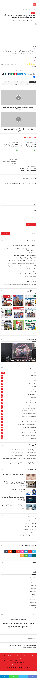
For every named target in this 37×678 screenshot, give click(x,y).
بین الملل (32, 397)
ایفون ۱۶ (33, 279)
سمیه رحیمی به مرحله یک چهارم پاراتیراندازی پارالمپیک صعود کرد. (19, 284)
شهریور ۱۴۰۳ (33, 594)
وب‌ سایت (33, 217)
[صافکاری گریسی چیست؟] (31, 492)
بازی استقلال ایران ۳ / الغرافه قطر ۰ (26, 274)
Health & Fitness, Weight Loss (28, 433)
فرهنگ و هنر (32, 384)
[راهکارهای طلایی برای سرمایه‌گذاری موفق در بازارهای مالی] (31, 499)
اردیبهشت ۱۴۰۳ (32, 605)
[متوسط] (26, 555)
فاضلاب (30, 84)
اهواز (27, 82)
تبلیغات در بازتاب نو (29, 527)
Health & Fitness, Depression (28, 416)
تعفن (17, 82)
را (8, 82)
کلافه (26, 84)
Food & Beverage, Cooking (28, 430)
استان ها (29, 10)
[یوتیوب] (18, 551)
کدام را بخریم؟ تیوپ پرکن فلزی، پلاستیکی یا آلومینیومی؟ (21, 261)
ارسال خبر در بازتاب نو (29, 529)
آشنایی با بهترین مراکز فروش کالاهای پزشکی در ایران (22, 258)
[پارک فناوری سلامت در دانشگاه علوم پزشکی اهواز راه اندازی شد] (27, 157)
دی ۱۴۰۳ (34, 583)
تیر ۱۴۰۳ (34, 600)
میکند (8, 84)
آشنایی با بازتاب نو (30, 524)
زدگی (6, 82)
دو (11, 82)
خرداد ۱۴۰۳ (33, 602)
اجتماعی (32, 375)
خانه (33, 10)
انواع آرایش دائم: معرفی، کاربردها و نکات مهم (24, 246)
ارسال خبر (8, 656)
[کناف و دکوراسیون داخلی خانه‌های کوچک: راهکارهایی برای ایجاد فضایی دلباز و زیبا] (31, 484)
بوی (23, 82)
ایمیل (34, 210)
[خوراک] (22, 555)
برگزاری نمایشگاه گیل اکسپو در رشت (17, 453)
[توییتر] (34, 551)
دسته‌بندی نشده (31, 400)
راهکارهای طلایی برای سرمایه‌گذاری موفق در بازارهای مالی (21, 255)
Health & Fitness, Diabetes (28, 422)
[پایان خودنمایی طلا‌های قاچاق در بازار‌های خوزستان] (9, 153)
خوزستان (25, 10)
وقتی (4, 84)
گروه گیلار (13, 665)
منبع (35, 60)
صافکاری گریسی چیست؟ (29, 253)
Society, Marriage (30, 403)
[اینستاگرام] (30, 555)
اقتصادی (33, 381)
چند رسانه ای (31, 405)
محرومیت (16, 84)
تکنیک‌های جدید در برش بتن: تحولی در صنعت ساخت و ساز (21, 263)
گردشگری (32, 438)
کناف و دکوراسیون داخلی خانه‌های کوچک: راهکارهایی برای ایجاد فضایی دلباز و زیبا (19, 249)
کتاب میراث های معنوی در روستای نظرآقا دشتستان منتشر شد (19, 459)
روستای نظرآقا (32, 458)
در (13, 82)
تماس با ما (31, 656)
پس (20, 82)
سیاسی (33, 389)
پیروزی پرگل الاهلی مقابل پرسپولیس (26, 271)
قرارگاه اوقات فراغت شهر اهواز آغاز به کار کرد (10, 146)
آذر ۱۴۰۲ (34, 608)
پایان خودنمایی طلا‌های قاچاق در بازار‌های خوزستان (10, 162)
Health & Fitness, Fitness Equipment (26, 425)
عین (34, 84)
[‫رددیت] (10, 551)
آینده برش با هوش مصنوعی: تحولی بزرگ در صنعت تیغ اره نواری (19, 266)
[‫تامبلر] (6, 551)
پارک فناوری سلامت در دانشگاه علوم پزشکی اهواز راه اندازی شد (28, 170)
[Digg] (14, 551)
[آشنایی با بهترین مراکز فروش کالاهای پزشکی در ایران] (31, 507)
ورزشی (33, 386)
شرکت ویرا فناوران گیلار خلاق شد (17, 455)
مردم (12, 84)
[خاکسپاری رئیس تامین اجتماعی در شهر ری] (18, 352)
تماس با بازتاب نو (30, 521)
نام (35, 204)
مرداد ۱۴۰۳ (33, 597)
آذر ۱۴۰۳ (34, 586)
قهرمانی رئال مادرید (30, 269)
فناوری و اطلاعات (30, 378)
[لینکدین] (26, 551)
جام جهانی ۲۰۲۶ (31, 282)
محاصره (21, 84)
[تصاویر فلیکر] (22, 551)
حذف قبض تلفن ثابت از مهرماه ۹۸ (17, 450)
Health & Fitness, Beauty (29, 414)
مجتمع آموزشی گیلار (31, 450)
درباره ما (24, 656)
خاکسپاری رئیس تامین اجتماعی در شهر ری (22, 360)
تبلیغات (19, 658)
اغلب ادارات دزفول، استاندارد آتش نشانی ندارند (28, 146)
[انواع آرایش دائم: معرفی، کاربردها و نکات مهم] (31, 477)
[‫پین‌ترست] (30, 551)
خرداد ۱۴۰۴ (33, 577)
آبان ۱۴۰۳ (34, 588)
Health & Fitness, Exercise (28, 436)
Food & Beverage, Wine (29, 419)
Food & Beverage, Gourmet (28, 408)
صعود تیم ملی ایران (30, 276)
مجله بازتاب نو (31, 395)
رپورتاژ (33, 392)
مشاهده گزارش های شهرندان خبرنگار (26, 535)
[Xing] (34, 555)
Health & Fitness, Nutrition (28, 427)
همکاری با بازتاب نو (30, 532)
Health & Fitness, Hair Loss (28, 411)
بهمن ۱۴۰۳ (33, 580)
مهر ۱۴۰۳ (34, 591)
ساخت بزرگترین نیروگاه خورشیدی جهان (16, 463)
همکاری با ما (16, 656)
